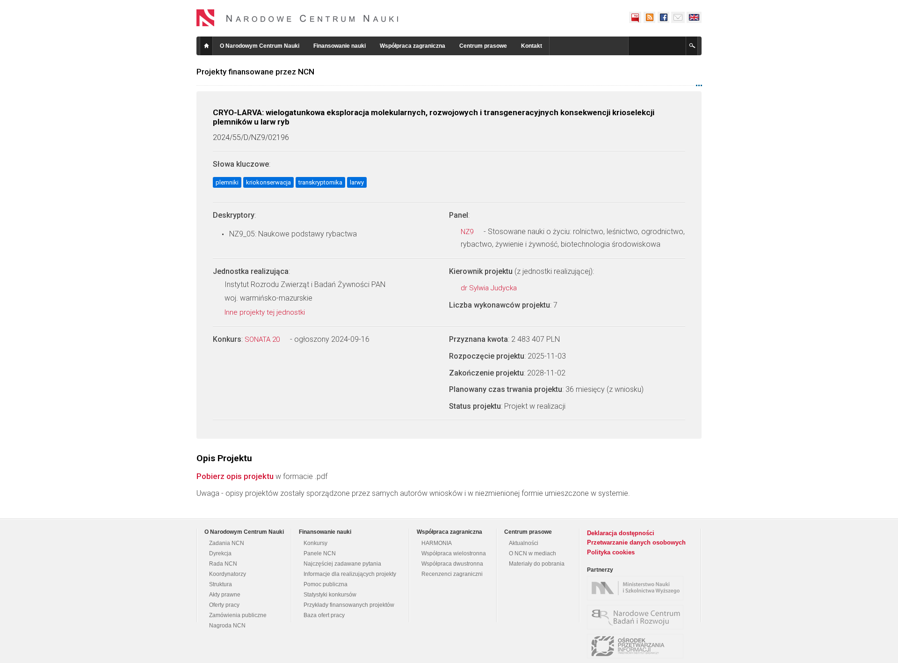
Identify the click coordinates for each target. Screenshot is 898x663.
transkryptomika (320, 182)
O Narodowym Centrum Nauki (259, 46)
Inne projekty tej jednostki (265, 312)
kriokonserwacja (268, 182)
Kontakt (531, 46)
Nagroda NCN (227, 625)
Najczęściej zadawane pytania (342, 564)
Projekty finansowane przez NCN (255, 71)
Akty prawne (224, 594)
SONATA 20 (263, 339)
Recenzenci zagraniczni (452, 574)
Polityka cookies (611, 552)
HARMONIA (436, 543)
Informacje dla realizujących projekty (350, 574)
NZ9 (468, 232)
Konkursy (315, 543)
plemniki (227, 182)
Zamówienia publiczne (238, 615)
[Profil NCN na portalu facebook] (663, 17)
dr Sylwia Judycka (490, 288)
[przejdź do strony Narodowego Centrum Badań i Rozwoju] (637, 617)
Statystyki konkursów (330, 594)
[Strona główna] (297, 17)
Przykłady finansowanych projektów (349, 605)
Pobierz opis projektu (235, 476)
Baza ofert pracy (324, 615)
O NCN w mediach (532, 553)
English (694, 17)
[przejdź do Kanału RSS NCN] (649, 17)
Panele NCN (320, 553)
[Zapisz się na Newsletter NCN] (678, 17)
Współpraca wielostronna (453, 553)
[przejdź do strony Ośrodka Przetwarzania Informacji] (637, 646)
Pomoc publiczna (326, 584)
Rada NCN (223, 564)
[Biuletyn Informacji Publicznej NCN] (635, 17)
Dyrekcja (220, 553)
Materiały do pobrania (537, 564)
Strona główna (206, 46)
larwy (357, 182)
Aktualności (523, 543)
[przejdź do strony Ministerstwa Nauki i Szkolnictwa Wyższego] (637, 588)
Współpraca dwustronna (452, 564)
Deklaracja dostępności (620, 533)
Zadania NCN (226, 543)
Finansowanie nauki (339, 46)
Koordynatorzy (227, 574)
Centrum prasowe (483, 46)
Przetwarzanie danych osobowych (636, 542)
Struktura (220, 584)
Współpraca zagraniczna (412, 46)
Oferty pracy (224, 605)
